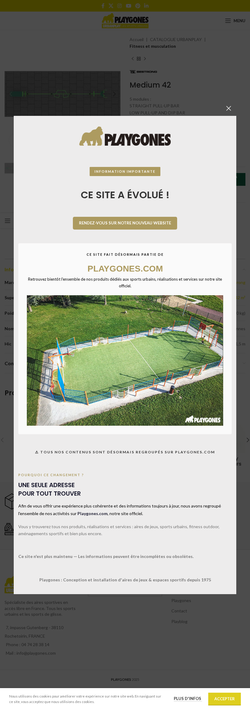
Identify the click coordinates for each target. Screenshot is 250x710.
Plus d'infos (188, 698)
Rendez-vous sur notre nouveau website (125, 222)
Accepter (224, 698)
